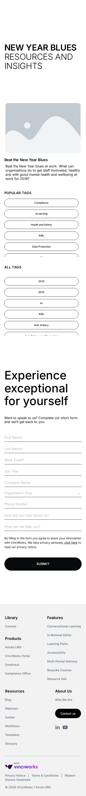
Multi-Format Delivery (62, 661)
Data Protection (41, 246)
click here (70, 542)
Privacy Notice (15, 775)
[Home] (28, 8)
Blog (8, 699)
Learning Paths (57, 644)
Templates (12, 735)
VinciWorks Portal (17, 656)
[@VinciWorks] (65, 727)
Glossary (11, 743)
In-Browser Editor (59, 635)
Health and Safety (41, 224)
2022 (41, 281)
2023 (41, 292)
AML (41, 235)
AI (41, 303)
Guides (10, 717)
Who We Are (63, 699)
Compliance (41, 202)
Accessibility (56, 652)
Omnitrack (12, 664)
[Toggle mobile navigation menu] (75, 8)
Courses (10, 626)
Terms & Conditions (45, 775)
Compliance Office (18, 673)
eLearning (41, 213)
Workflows (12, 726)
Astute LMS (13, 647)
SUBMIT (43, 564)
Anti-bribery (41, 325)
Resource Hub (57, 679)
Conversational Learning (64, 626)
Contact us (68, 713)
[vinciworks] (57, 727)
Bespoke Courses (59, 670)
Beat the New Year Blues (26, 160)
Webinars (11, 708)
